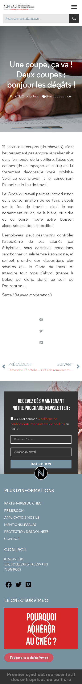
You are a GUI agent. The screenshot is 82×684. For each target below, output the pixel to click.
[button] (74, 7)
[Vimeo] (28, 584)
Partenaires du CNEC (22, 503)
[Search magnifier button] (74, 18)
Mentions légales (20, 524)
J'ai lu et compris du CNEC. (40, 424)
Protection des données (26, 531)
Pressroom (14, 510)
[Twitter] (18, 584)
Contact (12, 539)
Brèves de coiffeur (59, 96)
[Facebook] (8, 584)
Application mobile (21, 517)
